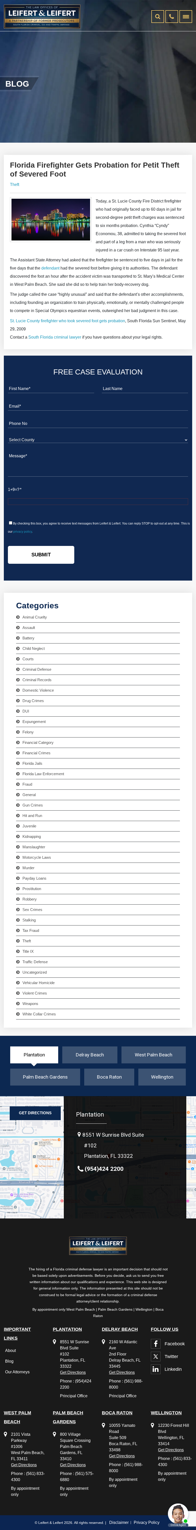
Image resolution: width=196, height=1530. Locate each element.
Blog (9, 1361)
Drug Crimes (33, 700)
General (29, 794)
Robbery (29, 899)
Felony (28, 732)
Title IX (28, 951)
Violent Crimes (34, 993)
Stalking (29, 920)
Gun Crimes (32, 805)
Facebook (175, 1344)
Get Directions (35, 1113)
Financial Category (38, 742)
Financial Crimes (36, 753)
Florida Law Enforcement (43, 773)
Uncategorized (34, 972)
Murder (28, 867)
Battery (28, 638)
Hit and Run (32, 815)
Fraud (27, 784)
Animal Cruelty (34, 617)
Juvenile (29, 826)
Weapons (30, 1003)
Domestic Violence (38, 690)
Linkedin (173, 1369)
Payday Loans (34, 878)
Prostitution (31, 888)
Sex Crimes (32, 909)
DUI (25, 711)
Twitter (171, 1356)
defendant (50, 268)
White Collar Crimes (39, 1014)
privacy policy (22, 532)
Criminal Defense (36, 669)
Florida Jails (32, 763)
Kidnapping (31, 836)
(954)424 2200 (104, 1168)
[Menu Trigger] (185, 16)
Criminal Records (37, 679)
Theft (14, 184)
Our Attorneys (17, 1372)
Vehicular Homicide (38, 982)
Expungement (34, 721)
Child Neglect (33, 648)
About (10, 1350)
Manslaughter (33, 847)
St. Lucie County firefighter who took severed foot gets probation (67, 321)
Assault (28, 627)
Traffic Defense (35, 961)
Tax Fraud (30, 930)
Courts (28, 659)
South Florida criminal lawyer (54, 337)
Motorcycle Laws (36, 857)
